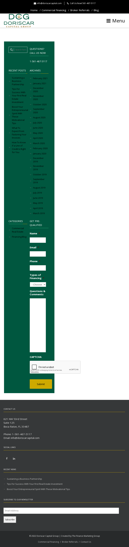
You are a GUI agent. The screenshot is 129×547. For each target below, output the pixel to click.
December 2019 (38, 160)
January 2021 (39, 83)
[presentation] (55, 367)
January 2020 (39, 153)
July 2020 (37, 122)
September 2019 (39, 181)
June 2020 (38, 127)
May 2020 (38, 132)
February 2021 (40, 78)
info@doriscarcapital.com (49, 3)
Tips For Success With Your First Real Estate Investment (19, 95)
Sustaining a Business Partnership (18, 81)
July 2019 (37, 192)
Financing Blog (19, 236)
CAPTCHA (35, 357)
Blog (96, 10)
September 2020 (39, 110)
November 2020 (38, 97)
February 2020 (40, 148)
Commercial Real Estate (18, 230)
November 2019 (38, 168)
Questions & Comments (37, 293)
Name (35, 233)
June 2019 (38, 197)
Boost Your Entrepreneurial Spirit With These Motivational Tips (20, 115)
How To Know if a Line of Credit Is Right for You (19, 147)
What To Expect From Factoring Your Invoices (19, 132)
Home (34, 10)
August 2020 (39, 117)
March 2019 (39, 213)
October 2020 (40, 104)
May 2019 (38, 202)
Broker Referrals (80, 10)
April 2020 (38, 138)
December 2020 (38, 90)
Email (34, 247)
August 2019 (39, 187)
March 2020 (39, 143)
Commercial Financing (54, 10)
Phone (35, 261)
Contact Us (86, 541)
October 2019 (40, 174)
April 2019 (38, 208)
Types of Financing (37, 276)
